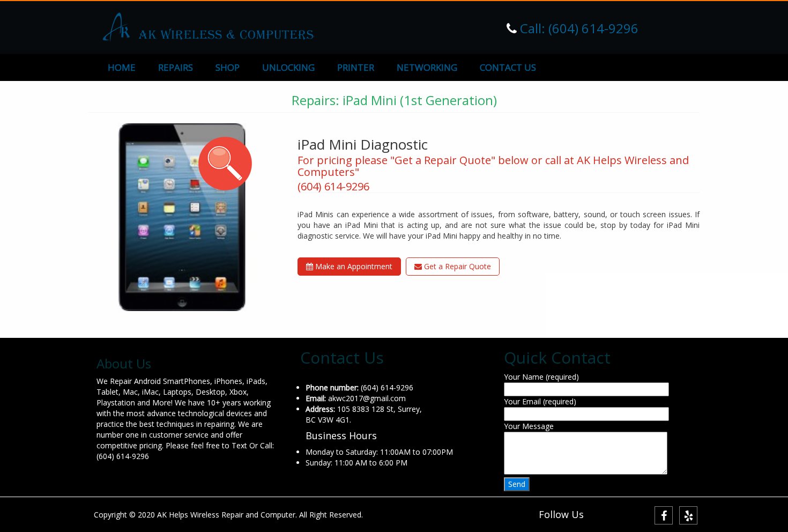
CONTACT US (508, 67)
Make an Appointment (352, 266)
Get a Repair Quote (456, 266)
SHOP (227, 67)
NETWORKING (427, 67)
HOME (122, 67)
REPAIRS (175, 67)
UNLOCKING (288, 67)
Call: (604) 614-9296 (577, 28)
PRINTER (355, 67)
